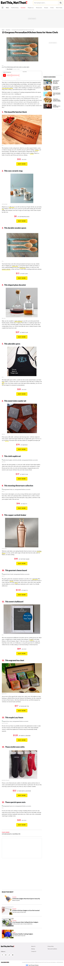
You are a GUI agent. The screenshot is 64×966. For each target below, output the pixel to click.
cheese (16, 582)
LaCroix (7, 440)
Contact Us (33, 951)
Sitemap (33, 948)
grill (3, 383)
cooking (32, 153)
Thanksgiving (22, 267)
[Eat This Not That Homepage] (14, 2)
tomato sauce (15, 265)
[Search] (60, 3)
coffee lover (11, 207)
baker (3, 381)
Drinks (52, 7)
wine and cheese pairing (7, 87)
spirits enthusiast (18, 321)
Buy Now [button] (22, 164)
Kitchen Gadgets (7, 834)
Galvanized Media (31, 962)
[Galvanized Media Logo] (5, 962)
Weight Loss (31, 7)
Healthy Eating (14, 7)
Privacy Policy (51, 946)
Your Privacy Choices (33, 965)
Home (3, 29)
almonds (11, 580)
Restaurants (39, 7)
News (7, 7)
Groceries (23, 7)
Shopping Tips (16, 834)
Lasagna (31, 639)
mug (3, 208)
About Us (33, 946)
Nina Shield (9, 69)
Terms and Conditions (52, 948)
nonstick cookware (6, 269)
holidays (37, 149)
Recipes (46, 7)
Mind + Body (59, 7)
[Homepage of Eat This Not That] (7, 946)
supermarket (35, 578)
